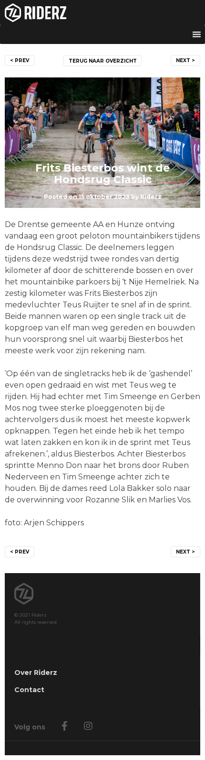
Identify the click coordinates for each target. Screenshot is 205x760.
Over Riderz (35, 672)
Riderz (151, 196)
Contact (29, 689)
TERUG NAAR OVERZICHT (103, 61)
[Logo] (102, 12)
